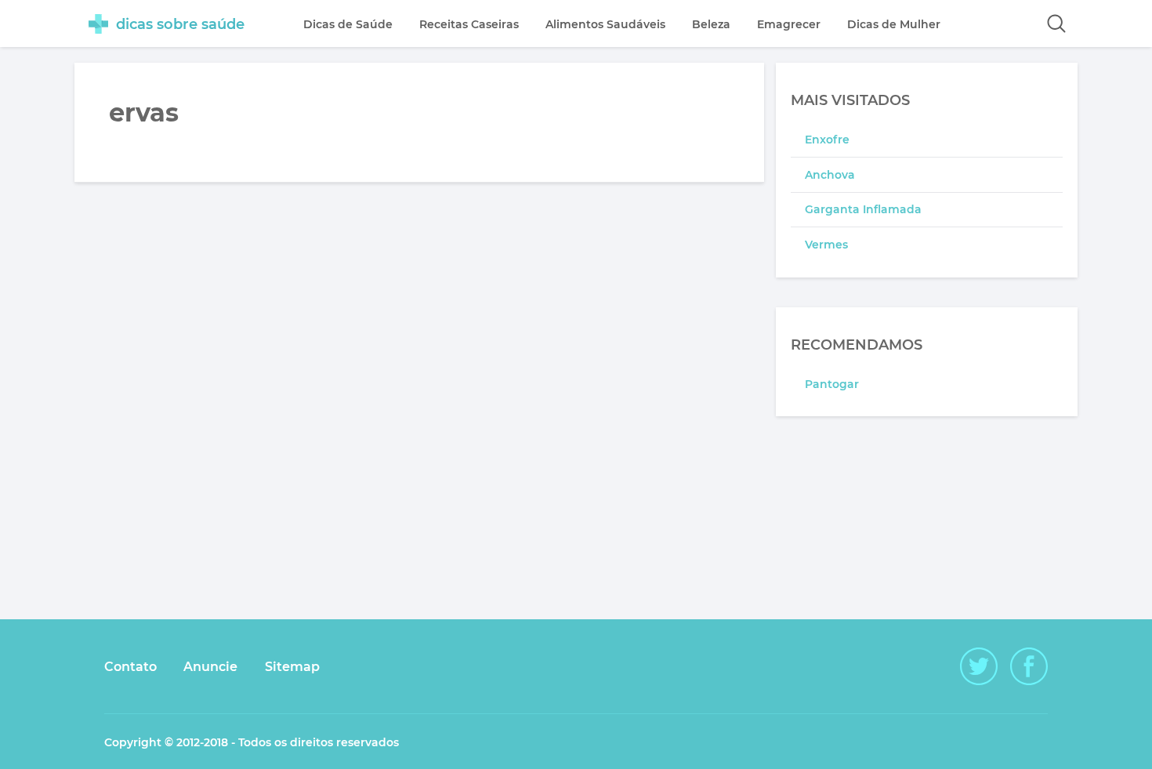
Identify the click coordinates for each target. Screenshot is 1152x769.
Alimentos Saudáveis (605, 24)
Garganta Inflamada (863, 209)
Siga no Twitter (979, 666)
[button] (1056, 23)
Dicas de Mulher (893, 24)
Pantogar (832, 384)
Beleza (711, 24)
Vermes (826, 245)
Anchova (830, 175)
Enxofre (827, 139)
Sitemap (292, 666)
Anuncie (210, 666)
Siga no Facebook (1029, 666)
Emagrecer (789, 24)
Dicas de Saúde (348, 24)
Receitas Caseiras (469, 24)
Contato (130, 666)
